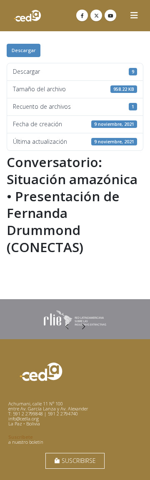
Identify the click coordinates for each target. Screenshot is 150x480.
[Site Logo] (27, 15)
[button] (134, 15)
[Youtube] (110, 15)
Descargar (24, 50)
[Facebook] (82, 15)
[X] (96, 15)
